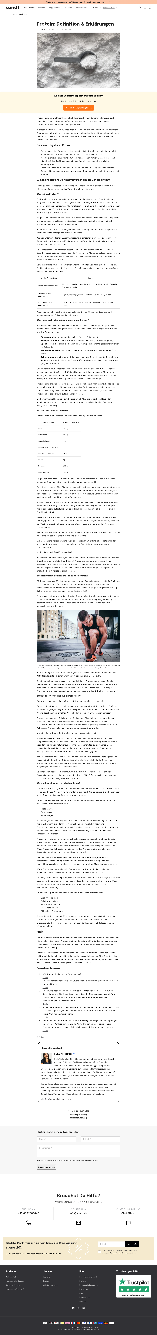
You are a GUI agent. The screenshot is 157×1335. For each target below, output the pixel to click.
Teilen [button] (41, 1037)
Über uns (46, 1277)
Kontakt (82, 1281)
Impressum (83, 1289)
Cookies (82, 1301)
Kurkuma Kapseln (13, 1285)
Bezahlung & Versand (88, 1277)
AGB (81, 1293)
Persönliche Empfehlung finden (79, 108)
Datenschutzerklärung (118, 1253)
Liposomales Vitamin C (15, 1289)
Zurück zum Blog (80, 1111)
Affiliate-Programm (50, 1285)
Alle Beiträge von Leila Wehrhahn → (57, 1099)
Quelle (45, 977)
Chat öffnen (128, 1213)
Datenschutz (84, 1297)
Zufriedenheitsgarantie (88, 1285)
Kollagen (93, 337)
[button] (42, 7)
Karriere (46, 1281)
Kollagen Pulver (12, 1277)
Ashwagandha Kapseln (15, 1281)
